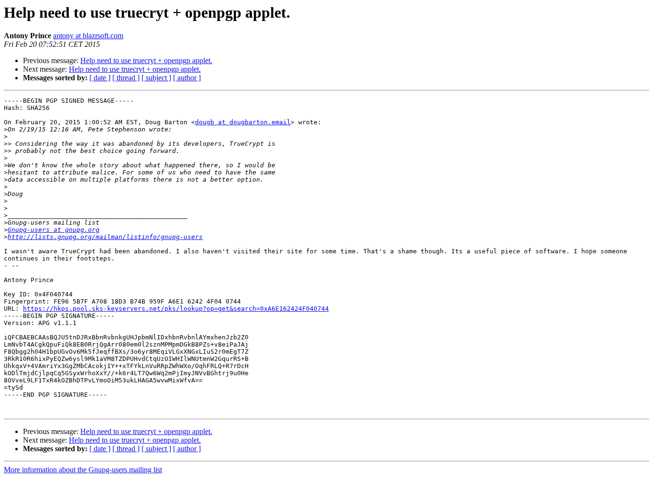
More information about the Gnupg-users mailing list (83, 470)
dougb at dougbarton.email (243, 122)
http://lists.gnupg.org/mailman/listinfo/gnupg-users (105, 236)
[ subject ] (156, 78)
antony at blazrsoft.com (88, 36)
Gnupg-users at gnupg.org (53, 229)
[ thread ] (126, 78)
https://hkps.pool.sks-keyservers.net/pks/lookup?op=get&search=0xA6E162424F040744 (176, 308)
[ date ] (99, 78)
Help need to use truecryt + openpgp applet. (146, 60)
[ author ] (187, 78)
